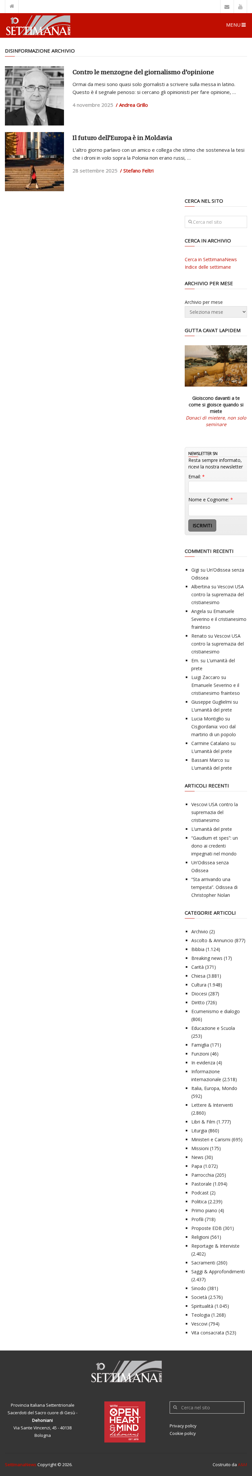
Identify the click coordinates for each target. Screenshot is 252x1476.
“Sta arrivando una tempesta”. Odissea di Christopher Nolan (214, 887)
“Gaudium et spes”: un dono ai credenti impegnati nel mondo (214, 846)
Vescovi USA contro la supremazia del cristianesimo (217, 594)
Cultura (198, 985)
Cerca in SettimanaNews (211, 259)
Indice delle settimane (208, 267)
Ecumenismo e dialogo (215, 1011)
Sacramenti (203, 1263)
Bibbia (197, 949)
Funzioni (200, 1054)
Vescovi (199, 1324)
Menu (233, 24)
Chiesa (198, 976)
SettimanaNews (20, 1464)
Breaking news (206, 958)
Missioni (200, 1148)
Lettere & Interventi (212, 1105)
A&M (242, 1464)
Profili (197, 1219)
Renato (199, 636)
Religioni (200, 1237)
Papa (196, 1166)
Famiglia (200, 1045)
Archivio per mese (204, 302)
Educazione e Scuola (213, 1028)
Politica (199, 1201)
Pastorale (201, 1184)
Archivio (199, 931)
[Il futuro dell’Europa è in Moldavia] (34, 161)
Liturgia (199, 1130)
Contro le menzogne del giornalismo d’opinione (143, 72)
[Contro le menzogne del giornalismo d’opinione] (34, 95)
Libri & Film (203, 1122)
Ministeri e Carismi (210, 1139)
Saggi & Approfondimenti (218, 1271)
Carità (197, 967)
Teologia (200, 1315)
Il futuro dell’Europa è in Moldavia (122, 138)
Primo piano (204, 1210)
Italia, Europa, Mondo (214, 1088)
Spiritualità (202, 1306)
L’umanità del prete (211, 710)
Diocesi (199, 993)
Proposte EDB (206, 1228)
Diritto (198, 1002)
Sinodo (198, 1288)
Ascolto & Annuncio (212, 940)
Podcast (200, 1193)
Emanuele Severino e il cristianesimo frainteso (218, 619)
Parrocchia (202, 1175)
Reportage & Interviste (215, 1246)
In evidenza (203, 1062)
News (197, 1157)
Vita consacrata (207, 1332)
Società (199, 1297)
